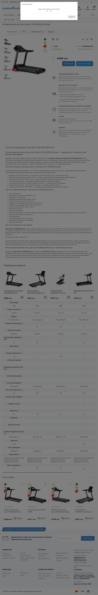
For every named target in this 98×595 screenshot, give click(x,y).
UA (47, 11)
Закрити (72, 17)
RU (51, 11)
